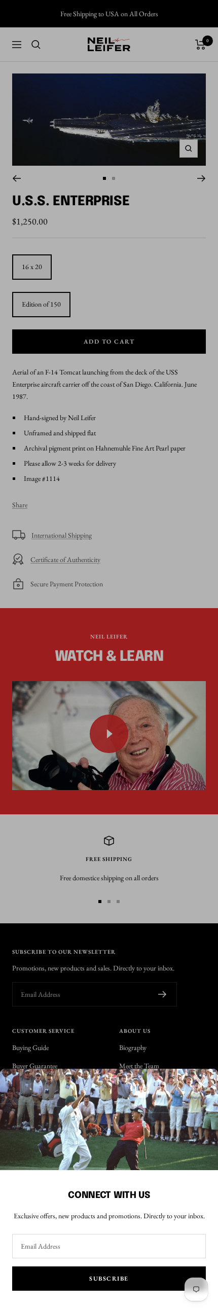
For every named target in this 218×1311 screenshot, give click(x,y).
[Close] (202, 1084)
